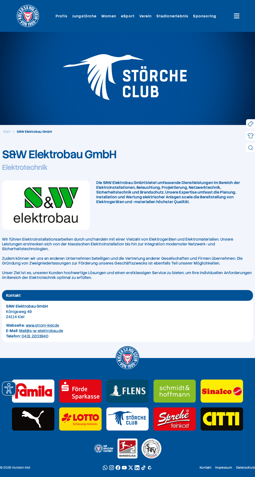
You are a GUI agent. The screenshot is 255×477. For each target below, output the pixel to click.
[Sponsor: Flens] (127, 391)
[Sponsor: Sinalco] (222, 391)
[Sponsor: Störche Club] (127, 419)
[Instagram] (111, 467)
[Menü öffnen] (236, 16)
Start (6, 132)
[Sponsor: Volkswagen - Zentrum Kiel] (174, 391)
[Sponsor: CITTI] (222, 419)
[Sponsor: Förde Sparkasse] (80, 391)
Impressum (223, 467)
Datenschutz (245, 467)
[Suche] (250, 147)
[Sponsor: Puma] (33, 419)
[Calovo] (149, 467)
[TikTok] (143, 467)
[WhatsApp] (105, 467)
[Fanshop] (250, 135)
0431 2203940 (35, 336)
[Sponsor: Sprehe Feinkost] (174, 419)
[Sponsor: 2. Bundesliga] (127, 448)
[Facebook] (118, 467)
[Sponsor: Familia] (33, 391)
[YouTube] (124, 467)
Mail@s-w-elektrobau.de (41, 330)
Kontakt (205, 467)
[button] (9, 388)
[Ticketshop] (250, 123)
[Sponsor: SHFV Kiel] (151, 448)
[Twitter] (130, 467)
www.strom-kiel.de (42, 325)
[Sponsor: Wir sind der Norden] (104, 448)
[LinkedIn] (137, 467)
